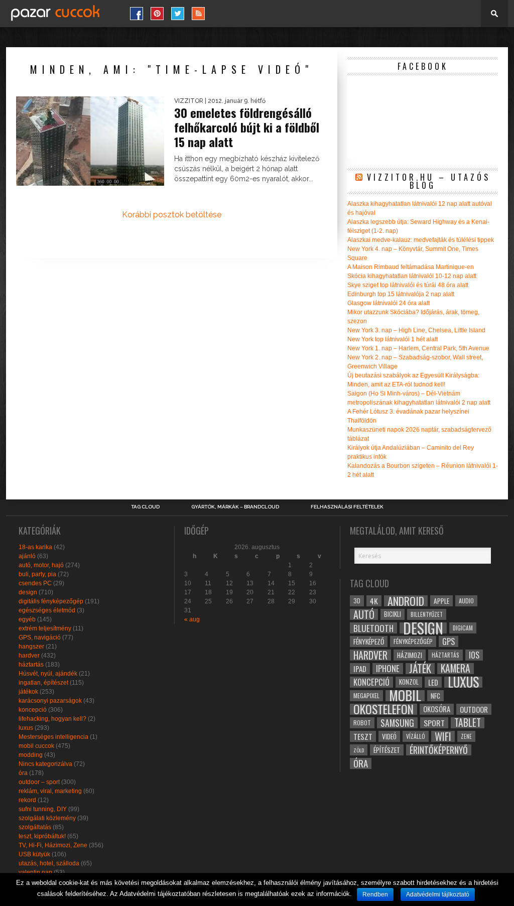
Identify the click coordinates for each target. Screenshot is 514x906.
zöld (358, 750)
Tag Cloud (145, 506)
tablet (467, 722)
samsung (397, 722)
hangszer (31, 646)
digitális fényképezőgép (51, 601)
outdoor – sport (39, 782)
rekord (27, 800)
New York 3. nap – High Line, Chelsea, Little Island (416, 330)
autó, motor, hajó (41, 565)
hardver (29, 655)
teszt (362, 736)
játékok (28, 691)
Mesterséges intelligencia (53, 736)
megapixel (366, 695)
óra (23, 772)
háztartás (31, 664)
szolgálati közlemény (47, 818)
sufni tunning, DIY (43, 809)
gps (448, 641)
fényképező (368, 641)
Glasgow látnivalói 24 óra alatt (388, 303)
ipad (359, 668)
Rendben (375, 894)
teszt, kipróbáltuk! (42, 836)
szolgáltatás (35, 827)
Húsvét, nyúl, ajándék (48, 673)
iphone (388, 668)
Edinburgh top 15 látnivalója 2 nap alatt (400, 294)
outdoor (474, 709)
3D (356, 600)
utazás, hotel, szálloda (49, 863)
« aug (192, 619)
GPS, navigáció (40, 637)
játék (420, 668)
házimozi (409, 655)
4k (374, 600)
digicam (463, 627)
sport (434, 722)
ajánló (27, 556)
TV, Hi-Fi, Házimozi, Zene (53, 845)
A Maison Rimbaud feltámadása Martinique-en (410, 267)
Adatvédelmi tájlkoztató (437, 894)
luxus (26, 727)
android (406, 600)
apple (441, 601)
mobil (405, 695)
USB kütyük (34, 854)
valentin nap (35, 872)
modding (31, 754)
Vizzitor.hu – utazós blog (428, 181)
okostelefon (383, 709)
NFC (435, 695)
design (28, 592)
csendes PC (35, 583)
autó (363, 614)
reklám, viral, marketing (50, 791)
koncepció (33, 709)
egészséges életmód (47, 610)
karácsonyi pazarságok (50, 700)
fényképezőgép (413, 641)
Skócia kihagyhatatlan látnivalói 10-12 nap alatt (411, 276)
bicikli (392, 614)
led (433, 682)
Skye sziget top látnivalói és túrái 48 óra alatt (407, 285)
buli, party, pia (37, 574)
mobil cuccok (36, 745)
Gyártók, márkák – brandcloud (235, 506)
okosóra (436, 709)
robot (362, 722)
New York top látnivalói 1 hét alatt (392, 339)
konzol (409, 682)
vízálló (415, 736)
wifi (443, 736)
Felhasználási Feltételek (347, 506)
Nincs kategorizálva (45, 763)
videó (389, 736)
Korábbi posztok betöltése (171, 214)
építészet (386, 750)
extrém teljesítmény (45, 628)
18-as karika (35, 547)
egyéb (27, 619)
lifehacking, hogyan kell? (52, 718)
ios (474, 655)
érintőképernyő (439, 749)
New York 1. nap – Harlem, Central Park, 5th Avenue (418, 348)
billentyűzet (427, 614)
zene (466, 736)
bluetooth (373, 627)
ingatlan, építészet (43, 682)
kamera (455, 668)
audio (466, 600)
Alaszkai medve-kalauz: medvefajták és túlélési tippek (420, 239)
